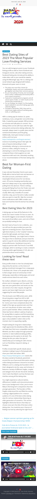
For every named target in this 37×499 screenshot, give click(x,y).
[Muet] (31, 452)
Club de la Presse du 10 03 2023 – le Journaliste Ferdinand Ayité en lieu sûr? (17, 426)
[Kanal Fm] (3, 44)
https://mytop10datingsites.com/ (13, 356)
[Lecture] (3, 452)
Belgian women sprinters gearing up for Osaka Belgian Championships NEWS (18, 419)
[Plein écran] (33, 452)
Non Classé (6, 51)
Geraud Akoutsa (18, 64)
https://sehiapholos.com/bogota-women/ (16, 139)
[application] (18, 444)
